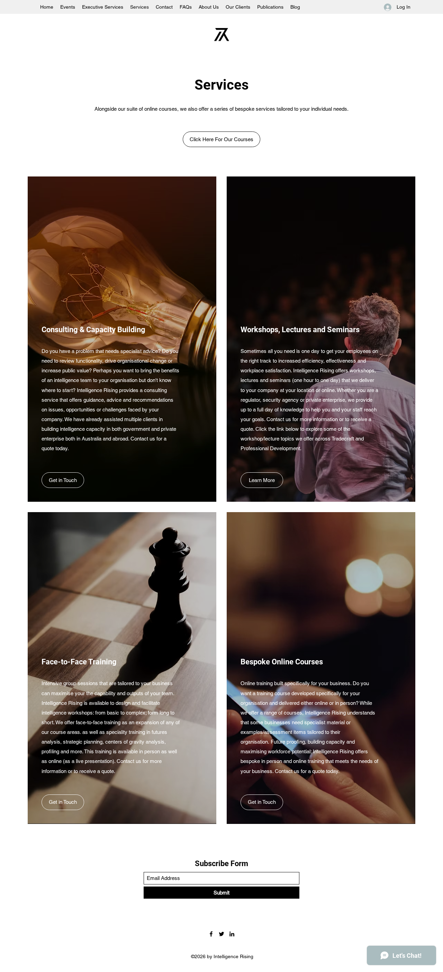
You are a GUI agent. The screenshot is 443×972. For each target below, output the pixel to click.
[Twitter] (221, 933)
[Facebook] (211, 933)
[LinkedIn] (231, 933)
